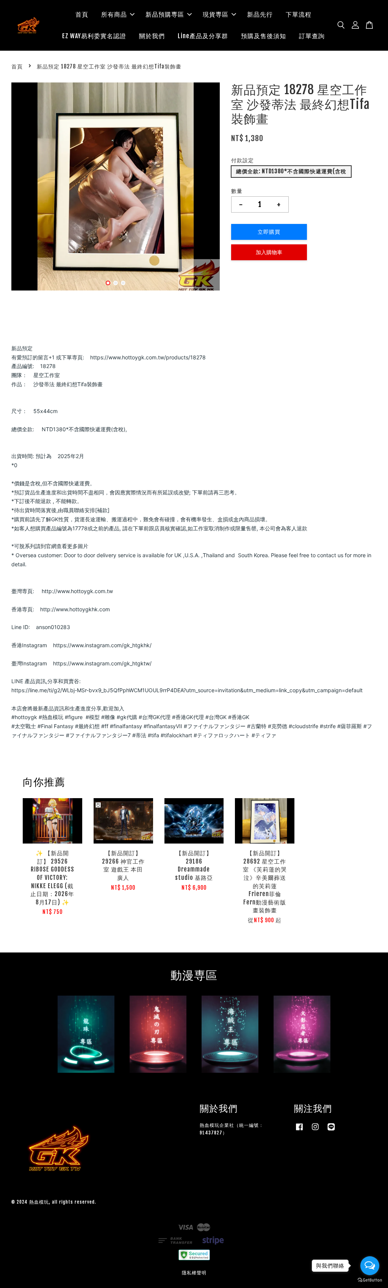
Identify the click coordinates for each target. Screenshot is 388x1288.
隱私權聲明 (194, 1273)
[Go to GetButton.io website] (370, 1280)
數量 (236, 191)
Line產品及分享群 (203, 36)
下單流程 (298, 14)
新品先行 (260, 14)
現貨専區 (215, 14)
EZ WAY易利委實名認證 (94, 36)
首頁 (81, 14)
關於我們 (152, 36)
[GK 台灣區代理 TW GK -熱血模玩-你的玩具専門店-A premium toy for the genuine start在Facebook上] (299, 1130)
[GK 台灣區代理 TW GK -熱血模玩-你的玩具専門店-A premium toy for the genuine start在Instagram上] (315, 1130)
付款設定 (242, 160)
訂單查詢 (312, 36)
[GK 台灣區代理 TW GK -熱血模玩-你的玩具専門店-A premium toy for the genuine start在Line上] (331, 1130)
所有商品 (114, 14)
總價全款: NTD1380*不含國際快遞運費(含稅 (291, 171)
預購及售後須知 (263, 36)
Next (209, 188)
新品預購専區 (165, 14)
